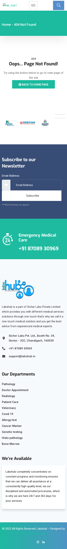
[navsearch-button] (58, 5)
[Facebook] (25, 542)
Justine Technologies (33, 533)
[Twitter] (31, 542)
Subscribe (32, 196)
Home (6, 25)
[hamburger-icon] (33, 5)
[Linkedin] (42, 542)
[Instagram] (36, 542)
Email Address (10, 175)
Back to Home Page (34, 84)
